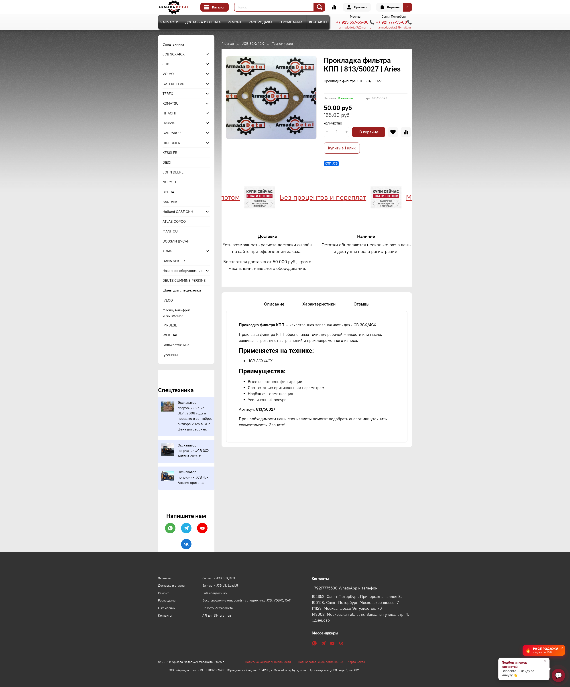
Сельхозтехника (176, 344)
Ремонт (235, 22)
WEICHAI (170, 335)
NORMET (170, 182)
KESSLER (170, 152)
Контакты (318, 22)
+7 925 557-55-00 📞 (355, 22)
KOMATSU (171, 103)
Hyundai (169, 123)
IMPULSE (170, 325)
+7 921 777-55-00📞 (394, 22)
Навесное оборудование (183, 270)
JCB (166, 64)
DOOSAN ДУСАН (176, 241)
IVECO (168, 300)
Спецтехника (173, 44)
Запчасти (169, 22)
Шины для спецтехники (182, 290)
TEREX (168, 93)
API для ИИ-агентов (216, 616)
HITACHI (169, 113)
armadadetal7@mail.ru (355, 27)
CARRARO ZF (173, 132)
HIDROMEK (171, 143)
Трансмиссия (282, 43)
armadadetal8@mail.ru (394, 27)
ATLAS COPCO (174, 221)
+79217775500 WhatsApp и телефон (344, 588)
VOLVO (168, 73)
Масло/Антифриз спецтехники (177, 313)
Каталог (218, 7)
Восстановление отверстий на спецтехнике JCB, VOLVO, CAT (246, 600)
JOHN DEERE (173, 172)
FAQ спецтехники (215, 593)
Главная (228, 43)
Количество (333, 123)
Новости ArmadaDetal (218, 608)
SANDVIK (170, 202)
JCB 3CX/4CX (253, 43)
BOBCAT (169, 192)
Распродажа (260, 22)
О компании (290, 22)
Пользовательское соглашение (323, 662)
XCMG (167, 251)
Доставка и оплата (203, 22)
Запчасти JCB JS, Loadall (220, 585)
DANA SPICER (174, 261)
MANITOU (170, 231)
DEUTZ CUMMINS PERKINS (184, 280)
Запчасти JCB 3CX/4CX (218, 578)
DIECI (167, 162)
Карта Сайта (356, 662)
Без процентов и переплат (304, 197)
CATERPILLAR (173, 84)
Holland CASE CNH (178, 211)
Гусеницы (170, 355)
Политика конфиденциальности (270, 662)
